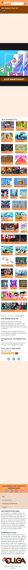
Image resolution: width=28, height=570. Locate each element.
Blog (3, 496)
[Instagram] (21, 491)
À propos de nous (7, 500)
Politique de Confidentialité (9, 503)
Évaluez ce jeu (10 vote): (6, 350)
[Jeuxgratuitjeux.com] (6, 2)
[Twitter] (8, 359)
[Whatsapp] (18, 359)
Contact (4, 507)
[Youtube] (16, 491)
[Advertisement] (14, 28)
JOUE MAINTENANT (14, 79)
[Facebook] (13, 359)
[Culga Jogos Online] (14, 560)
